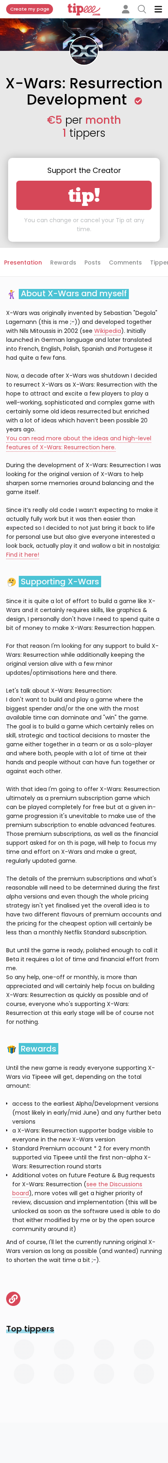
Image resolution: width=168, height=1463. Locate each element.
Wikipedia (107, 331)
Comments (125, 262)
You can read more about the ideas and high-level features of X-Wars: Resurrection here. (78, 442)
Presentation (23, 262)
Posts (92, 262)
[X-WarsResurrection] (13, 1299)
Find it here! (22, 555)
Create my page (29, 9)
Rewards (63, 262)
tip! (84, 195)
